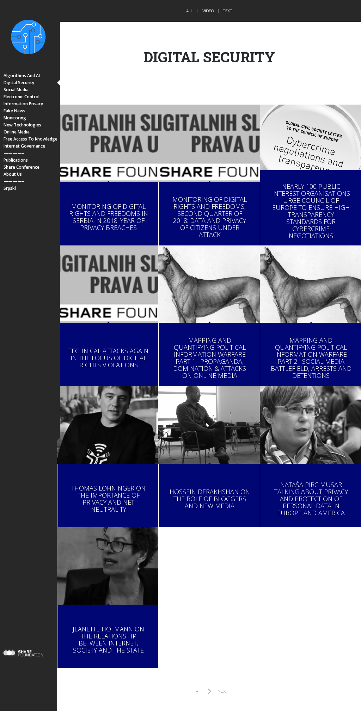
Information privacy (23, 104)
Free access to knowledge (30, 139)
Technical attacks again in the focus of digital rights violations (108, 358)
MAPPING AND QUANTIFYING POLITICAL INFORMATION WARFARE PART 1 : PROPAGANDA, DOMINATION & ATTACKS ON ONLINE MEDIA (209, 358)
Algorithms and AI (22, 76)
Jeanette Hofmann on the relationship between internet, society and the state (108, 639)
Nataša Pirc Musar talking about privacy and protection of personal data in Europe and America (311, 498)
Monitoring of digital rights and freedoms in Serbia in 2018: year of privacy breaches (108, 217)
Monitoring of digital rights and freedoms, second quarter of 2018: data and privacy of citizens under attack (209, 217)
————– (14, 153)
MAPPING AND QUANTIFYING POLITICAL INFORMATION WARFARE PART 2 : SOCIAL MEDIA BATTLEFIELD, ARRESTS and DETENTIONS (311, 358)
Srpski (10, 188)
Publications (16, 160)
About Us (13, 174)
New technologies (22, 125)
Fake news (14, 111)
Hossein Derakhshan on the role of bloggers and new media (210, 498)
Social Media (16, 90)
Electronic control (21, 97)
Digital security (19, 83)
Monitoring (15, 118)
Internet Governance (24, 146)
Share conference (21, 167)
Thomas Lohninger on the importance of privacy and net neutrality (108, 498)
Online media (17, 132)
